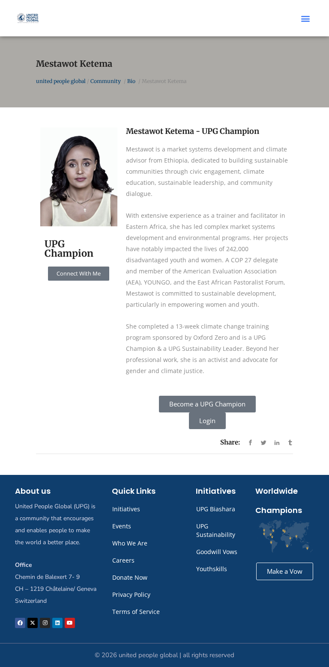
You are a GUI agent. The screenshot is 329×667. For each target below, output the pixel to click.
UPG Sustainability (215, 530)
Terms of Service (136, 612)
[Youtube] (70, 623)
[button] (306, 18)
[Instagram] (45, 623)
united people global (61, 81)
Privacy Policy (131, 594)
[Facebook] (20, 623)
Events (121, 526)
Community (105, 81)
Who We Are (129, 543)
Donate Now (129, 577)
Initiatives (126, 509)
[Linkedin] (57, 623)
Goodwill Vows (216, 552)
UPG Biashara (215, 509)
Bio (131, 81)
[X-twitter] (32, 623)
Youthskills (211, 569)
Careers (123, 560)
